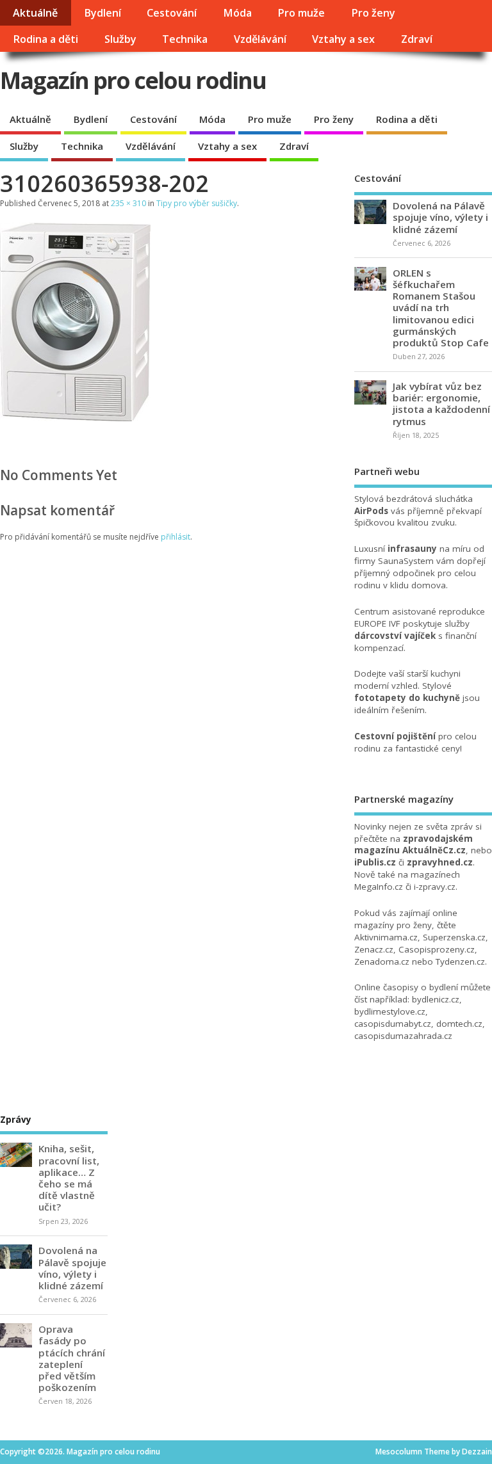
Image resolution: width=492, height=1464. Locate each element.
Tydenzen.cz (460, 961)
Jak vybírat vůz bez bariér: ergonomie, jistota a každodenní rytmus (441, 404)
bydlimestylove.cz (389, 1011)
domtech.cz (459, 1023)
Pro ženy (373, 13)
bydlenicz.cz (435, 999)
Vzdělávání (260, 39)
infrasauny (412, 548)
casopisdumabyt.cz (392, 1023)
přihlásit (175, 536)
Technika (185, 39)
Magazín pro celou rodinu (133, 80)
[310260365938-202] (75, 417)
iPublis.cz (375, 862)
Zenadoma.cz (381, 961)
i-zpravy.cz (434, 886)
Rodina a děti (45, 39)
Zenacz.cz (373, 949)
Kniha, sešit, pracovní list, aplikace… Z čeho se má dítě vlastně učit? (68, 1177)
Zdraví (416, 39)
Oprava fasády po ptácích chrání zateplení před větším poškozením (71, 1358)
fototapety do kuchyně (407, 698)
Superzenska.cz (454, 937)
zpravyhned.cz (440, 862)
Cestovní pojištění (395, 736)
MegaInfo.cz (378, 886)
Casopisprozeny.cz (436, 949)
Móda (237, 13)
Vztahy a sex (343, 39)
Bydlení (102, 13)
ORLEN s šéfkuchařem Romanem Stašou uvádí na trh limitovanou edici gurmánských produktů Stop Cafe (441, 307)
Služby (120, 39)
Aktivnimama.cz (386, 937)
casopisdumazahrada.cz (403, 1036)
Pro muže (301, 13)
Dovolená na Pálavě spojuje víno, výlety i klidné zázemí (440, 217)
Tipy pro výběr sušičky (196, 203)
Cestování (172, 13)
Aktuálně (35, 13)
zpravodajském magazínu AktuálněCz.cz (413, 845)
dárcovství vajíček (395, 635)
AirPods (371, 511)
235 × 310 (128, 203)
